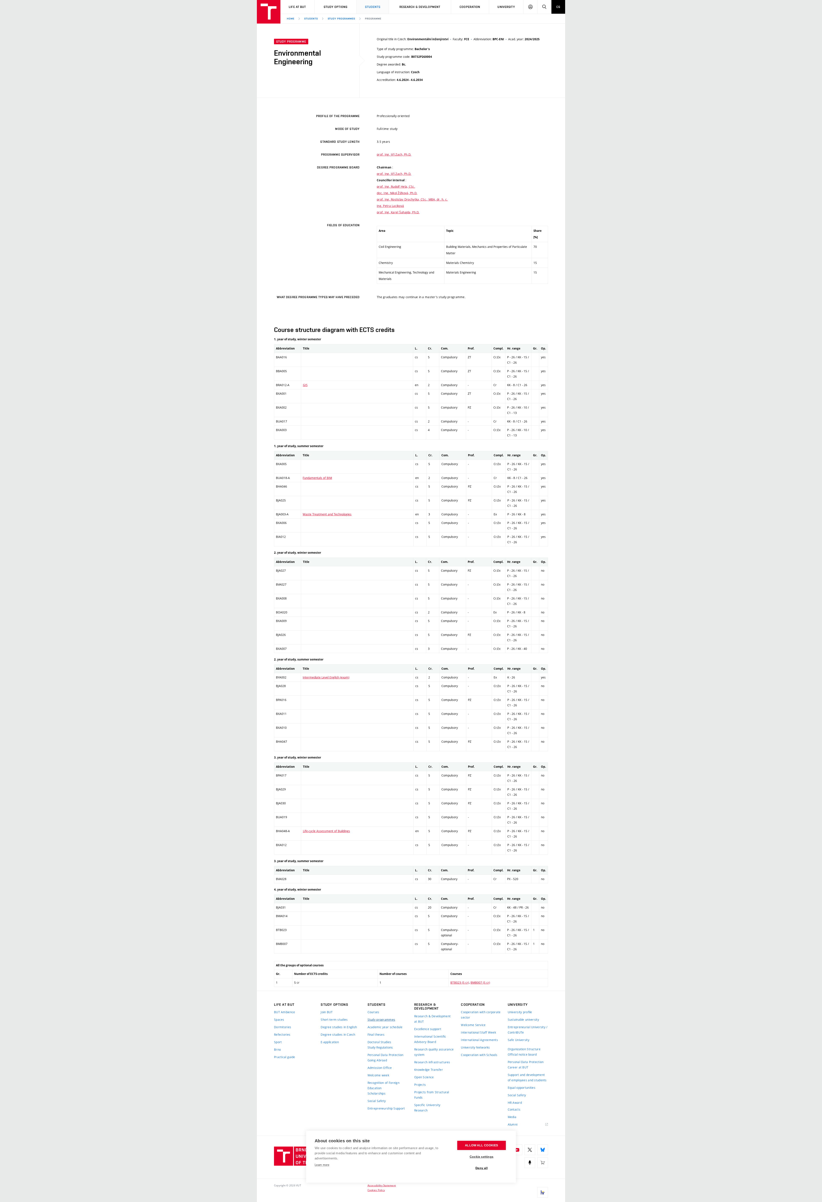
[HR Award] (542, 1192)
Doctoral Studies (379, 1042)
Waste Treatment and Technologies (327, 514)
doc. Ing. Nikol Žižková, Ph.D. (397, 193)
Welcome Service (473, 1025)
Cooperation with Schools (479, 1055)
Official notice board (522, 1054)
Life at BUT (297, 7)
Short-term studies (334, 1020)
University (506, 7)
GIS (305, 385)
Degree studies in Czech (338, 1034)
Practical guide (284, 1057)
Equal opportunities (521, 1088)
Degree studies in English (339, 1027)
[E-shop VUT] (542, 1162)
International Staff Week (478, 1032)
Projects (420, 1085)
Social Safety (377, 1101)
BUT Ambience (284, 1012)
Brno (277, 1049)
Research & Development (420, 7)
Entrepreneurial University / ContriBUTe (528, 1029)
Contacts (514, 1109)
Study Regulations (380, 1047)
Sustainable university (523, 1020)
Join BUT (327, 1012)
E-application (330, 1042)
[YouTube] (517, 1149)
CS (558, 7)
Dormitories (282, 1027)
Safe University (518, 1040)
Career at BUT (518, 1067)
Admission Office (380, 1068)
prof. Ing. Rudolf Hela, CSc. (396, 186)
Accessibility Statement (382, 1185)
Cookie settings (481, 1156)
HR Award (515, 1103)
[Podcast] (529, 1162)
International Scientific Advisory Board (430, 1039)
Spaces (279, 1020)
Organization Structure (524, 1049)
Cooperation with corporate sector (480, 1014)
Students (373, 7)
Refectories (282, 1034)
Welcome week (378, 1075)
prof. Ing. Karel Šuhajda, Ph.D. (398, 212)
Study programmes (341, 18)
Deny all (481, 1168)
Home (290, 18)
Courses (373, 1012)
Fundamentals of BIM (317, 478)
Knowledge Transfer (428, 1070)
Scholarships (377, 1093)
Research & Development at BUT (432, 1018)
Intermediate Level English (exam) (326, 677)
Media (512, 1117)
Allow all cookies (481, 1145)
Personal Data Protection (386, 1055)
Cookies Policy (376, 1190)
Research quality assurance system (434, 1052)
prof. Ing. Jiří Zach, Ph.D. (394, 154)
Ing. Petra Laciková (390, 206)
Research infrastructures (432, 1062)
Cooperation (470, 7)
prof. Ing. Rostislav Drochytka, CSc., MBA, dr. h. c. (412, 199)
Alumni (513, 1124)
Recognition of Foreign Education (383, 1085)
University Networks (475, 1047)
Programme (373, 18)
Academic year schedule (385, 1027)
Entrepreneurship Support (386, 1108)
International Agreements (479, 1040)
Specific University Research (427, 1107)
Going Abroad (377, 1060)
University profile (520, 1012)
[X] (529, 1149)
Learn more (322, 1164)
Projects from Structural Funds (431, 1094)
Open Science (424, 1077)
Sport (278, 1042)
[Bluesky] (542, 1149)
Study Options (336, 7)
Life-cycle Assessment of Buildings (326, 831)
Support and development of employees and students (527, 1077)
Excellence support (427, 1029)
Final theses (376, 1034)
